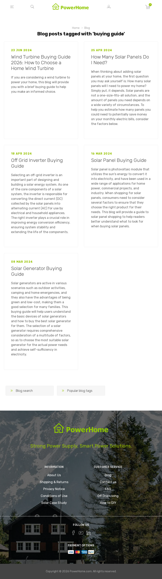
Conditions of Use (54, 496)
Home (76, 28)
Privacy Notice (54, 489)
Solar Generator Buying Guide (36, 271)
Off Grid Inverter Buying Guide (37, 163)
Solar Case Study (54, 503)
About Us (54, 475)
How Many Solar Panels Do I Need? (120, 59)
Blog (87, 28)
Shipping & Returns (54, 482)
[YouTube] (81, 533)
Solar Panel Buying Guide (118, 160)
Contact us (108, 482)
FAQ (108, 489)
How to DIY (108, 503)
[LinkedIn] (88, 533)
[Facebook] (73, 533)
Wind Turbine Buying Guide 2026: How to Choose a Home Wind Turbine (41, 62)
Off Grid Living (108, 496)
